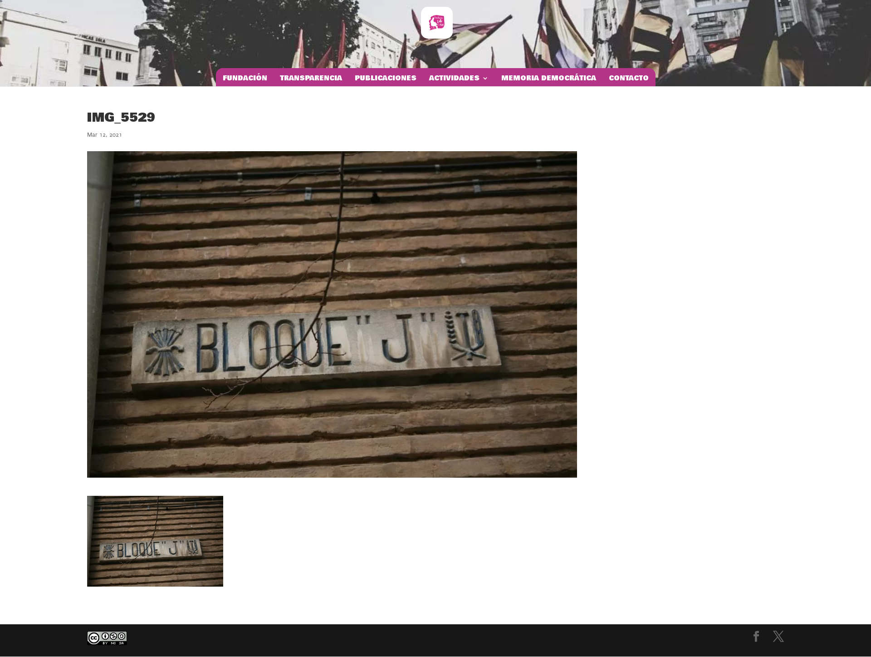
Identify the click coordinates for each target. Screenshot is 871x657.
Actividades (454, 79)
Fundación (245, 79)
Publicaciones (385, 79)
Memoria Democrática (548, 79)
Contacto (629, 79)
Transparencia (311, 79)
